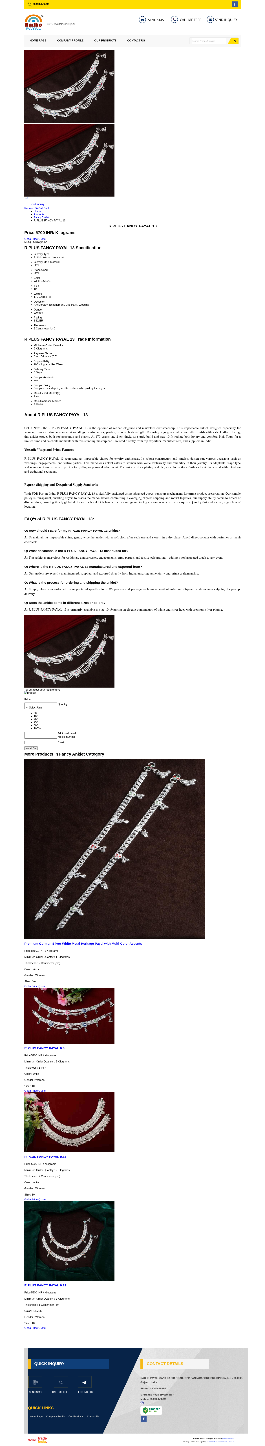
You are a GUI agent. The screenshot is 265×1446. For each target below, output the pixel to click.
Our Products (105, 40)
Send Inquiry (37, 204)
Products (39, 214)
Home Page (38, 40)
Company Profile (70, 40)
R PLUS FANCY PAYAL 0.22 (45, 1285)
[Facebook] (235, 6)
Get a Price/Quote (35, 238)
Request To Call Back (37, 208)
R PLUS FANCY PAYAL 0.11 (45, 1157)
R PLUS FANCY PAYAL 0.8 (44, 1048)
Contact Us (136, 40)
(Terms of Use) (228, 1439)
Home (37, 211)
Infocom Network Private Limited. (220, 1442)
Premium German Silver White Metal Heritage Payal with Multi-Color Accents (83, 943)
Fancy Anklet (41, 217)
